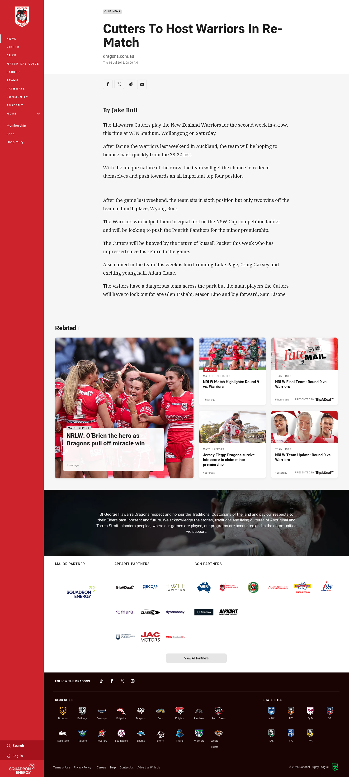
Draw (12, 55)
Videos (13, 47)
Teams (13, 80)
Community (17, 97)
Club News (112, 11)
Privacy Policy (82, 767)
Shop (10, 134)
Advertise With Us (148, 767)
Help (113, 767)
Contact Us (127, 767)
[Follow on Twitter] (122, 681)
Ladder (13, 72)
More (12, 113)
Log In (18, 755)
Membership (16, 125)
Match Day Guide (23, 63)
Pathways (16, 88)
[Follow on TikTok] (101, 681)
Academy (15, 105)
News (12, 38)
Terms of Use (61, 767)
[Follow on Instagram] (133, 681)
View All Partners (196, 658)
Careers (101, 767)
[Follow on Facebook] (112, 681)
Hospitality (15, 142)
